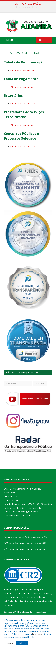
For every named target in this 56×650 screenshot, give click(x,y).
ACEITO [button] (22, 642)
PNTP (16, 611)
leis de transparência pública (32, 601)
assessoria (37, 593)
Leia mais (37, 634)
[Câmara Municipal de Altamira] (28, 25)
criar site (23, 589)
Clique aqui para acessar (22, 70)
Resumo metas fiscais (14, 537)
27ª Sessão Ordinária (27, 7)
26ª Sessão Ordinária (14, 549)
